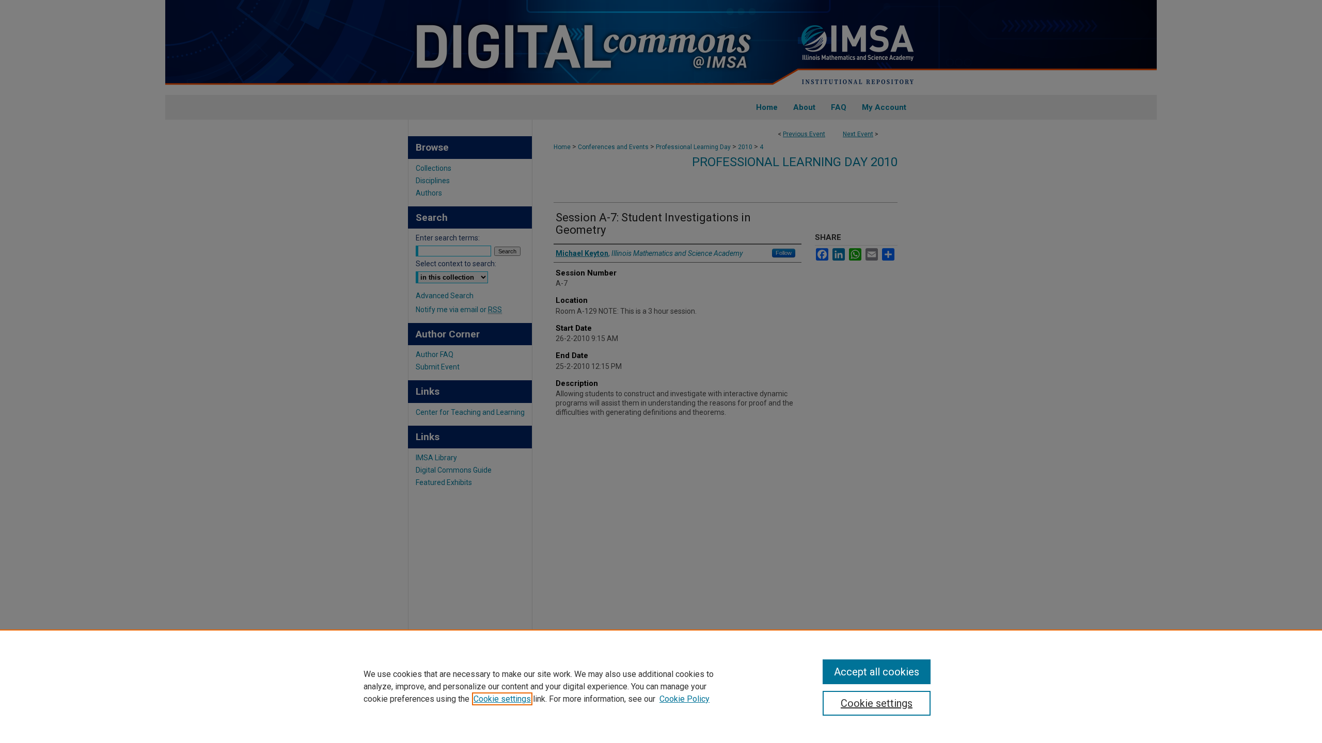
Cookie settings (502, 699)
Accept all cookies (876, 672)
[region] (661, 686)
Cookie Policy (684, 699)
